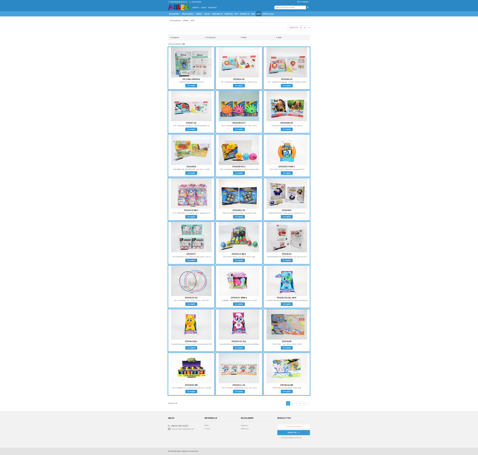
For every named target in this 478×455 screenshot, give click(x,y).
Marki (198, 14)
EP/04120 (286, 253)
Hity (237, 14)
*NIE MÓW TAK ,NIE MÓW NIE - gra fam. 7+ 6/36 (191, 169)
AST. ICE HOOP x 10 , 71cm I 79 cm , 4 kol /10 (191, 300)
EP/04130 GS (191, 297)
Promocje (245, 14)
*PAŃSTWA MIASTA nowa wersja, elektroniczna (286, 213)
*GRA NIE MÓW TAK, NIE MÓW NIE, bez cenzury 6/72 (287, 257)
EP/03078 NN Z (191, 210)
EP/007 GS (191, 122)
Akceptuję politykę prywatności (291, 438)
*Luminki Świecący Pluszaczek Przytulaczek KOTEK (191, 344)
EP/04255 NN (191, 385)
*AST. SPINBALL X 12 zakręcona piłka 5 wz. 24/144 (191, 388)
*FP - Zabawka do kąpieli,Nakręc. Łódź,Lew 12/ (239, 82)
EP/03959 (286, 210)
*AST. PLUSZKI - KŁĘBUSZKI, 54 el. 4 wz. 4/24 (239, 388)
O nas (203, 7)
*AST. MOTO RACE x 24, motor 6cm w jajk (239, 257)
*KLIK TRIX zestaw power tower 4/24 (286, 388)
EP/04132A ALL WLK (286, 297)
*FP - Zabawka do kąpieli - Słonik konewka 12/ (191, 125)
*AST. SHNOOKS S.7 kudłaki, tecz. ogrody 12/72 (191, 213)
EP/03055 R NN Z (287, 166)
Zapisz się (293, 432)
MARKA (185, 20)
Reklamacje (245, 429)
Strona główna (175, 20)
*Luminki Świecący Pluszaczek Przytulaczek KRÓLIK (286, 300)
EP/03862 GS (239, 210)
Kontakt (212, 7)
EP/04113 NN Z (239, 253)
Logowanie (303, 2)
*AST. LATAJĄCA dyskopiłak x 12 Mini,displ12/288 (239, 169)
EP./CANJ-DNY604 (191, 79)
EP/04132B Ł (191, 341)
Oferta (195, 7)
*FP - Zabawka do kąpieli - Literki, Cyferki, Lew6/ (287, 82)
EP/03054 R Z (239, 166)
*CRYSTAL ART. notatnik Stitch (191, 82)
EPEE (259, 14)
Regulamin (244, 425)
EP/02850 (191, 166)
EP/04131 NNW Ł (239, 297)
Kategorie (174, 14)
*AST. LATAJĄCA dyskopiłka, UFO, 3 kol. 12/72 (239, 125)
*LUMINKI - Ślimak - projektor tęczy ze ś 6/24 (239, 300)
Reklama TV (217, 14)
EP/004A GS (286, 79)
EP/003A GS (239, 79)
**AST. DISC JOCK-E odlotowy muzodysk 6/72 (286, 169)
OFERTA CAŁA (268, 14)
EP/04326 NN (286, 385)
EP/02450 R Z (239, 122)
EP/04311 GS (239, 385)
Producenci (187, 14)
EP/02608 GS (286, 122)
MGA (253, 14)
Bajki (207, 14)
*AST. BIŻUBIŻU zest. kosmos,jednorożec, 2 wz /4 (191, 257)
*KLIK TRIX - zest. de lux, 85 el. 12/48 (286, 344)
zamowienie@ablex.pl (182, 428)
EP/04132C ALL (239, 341)
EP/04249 (286, 341)
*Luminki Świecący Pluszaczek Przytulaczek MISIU (239, 344)
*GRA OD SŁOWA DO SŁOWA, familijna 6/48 (239, 213)
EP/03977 (191, 253)
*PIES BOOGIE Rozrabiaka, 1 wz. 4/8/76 (286, 125)
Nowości (229, 14)
